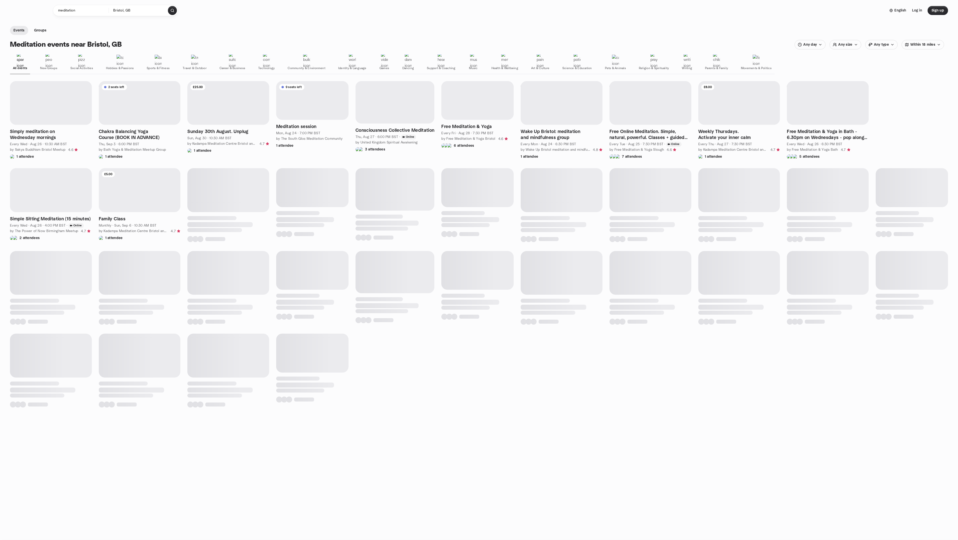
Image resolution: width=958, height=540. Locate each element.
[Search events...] (172, 10)
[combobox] (138, 10)
